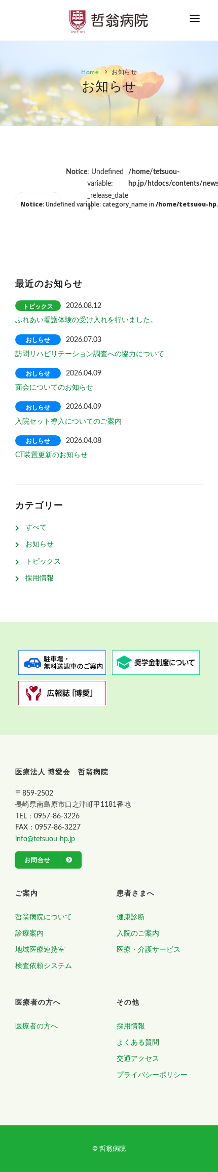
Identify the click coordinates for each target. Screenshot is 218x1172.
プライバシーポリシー (152, 1075)
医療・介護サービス (148, 949)
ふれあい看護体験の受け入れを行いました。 (86, 320)
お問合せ (37, 859)
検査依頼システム (43, 966)
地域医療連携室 (40, 949)
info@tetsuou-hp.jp (45, 839)
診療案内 (29, 933)
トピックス (43, 561)
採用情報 (39, 578)
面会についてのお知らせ (54, 387)
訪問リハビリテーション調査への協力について (89, 354)
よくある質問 (138, 1042)
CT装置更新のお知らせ (51, 455)
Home (89, 72)
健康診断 (131, 917)
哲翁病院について (43, 917)
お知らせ (39, 544)
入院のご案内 (138, 933)
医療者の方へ (36, 1026)
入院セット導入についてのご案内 (68, 421)
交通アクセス (138, 1058)
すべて (36, 527)
